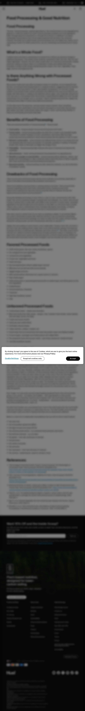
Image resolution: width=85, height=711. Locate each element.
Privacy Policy (49, 353)
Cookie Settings (12, 358)
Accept (73, 358)
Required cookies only (32, 358)
